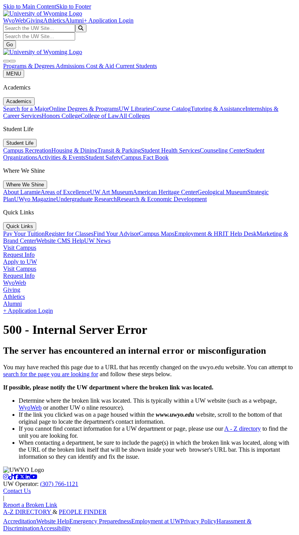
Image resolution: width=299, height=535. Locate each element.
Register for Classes (69, 233)
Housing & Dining (74, 150)
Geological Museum (222, 192)
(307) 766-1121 (59, 484)
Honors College (61, 115)
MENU (13, 74)
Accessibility (55, 528)
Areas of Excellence (65, 192)
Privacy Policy (198, 521)
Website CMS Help (60, 240)
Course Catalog (172, 108)
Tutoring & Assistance (218, 108)
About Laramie (21, 192)
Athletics (54, 20)
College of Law (100, 115)
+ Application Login (109, 20)
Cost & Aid (101, 66)
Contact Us (17, 491)
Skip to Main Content (29, 6)
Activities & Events (61, 157)
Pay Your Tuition (24, 233)
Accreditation (19, 521)
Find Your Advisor (116, 233)
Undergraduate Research (86, 199)
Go (9, 44)
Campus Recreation (27, 150)
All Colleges (134, 115)
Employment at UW (156, 521)
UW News (97, 240)
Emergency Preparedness (100, 521)
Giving (34, 20)
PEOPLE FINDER (83, 512)
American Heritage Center (165, 192)
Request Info (19, 254)
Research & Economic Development (162, 199)
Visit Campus (19, 247)
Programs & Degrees (29, 66)
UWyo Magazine (35, 199)
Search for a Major (26, 108)
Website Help (52, 521)
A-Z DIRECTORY (28, 512)
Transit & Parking (119, 150)
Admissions (71, 66)
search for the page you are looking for (50, 374)
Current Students (136, 66)
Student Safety (103, 157)
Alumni (74, 20)
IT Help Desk (240, 233)
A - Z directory (242, 428)
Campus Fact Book (145, 157)
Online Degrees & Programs (84, 108)
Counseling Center (223, 150)
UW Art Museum (111, 192)
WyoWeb (14, 20)
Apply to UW (20, 261)
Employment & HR (198, 233)
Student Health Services (170, 150)
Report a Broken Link (30, 505)
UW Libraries (136, 108)
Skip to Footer (73, 6)
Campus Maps (156, 233)
